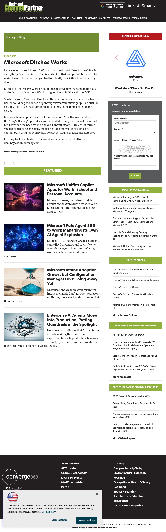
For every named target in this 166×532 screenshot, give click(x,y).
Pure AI (65, 487)
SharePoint (91, 18)
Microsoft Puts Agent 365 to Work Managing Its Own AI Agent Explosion (72, 230)
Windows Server (121, 18)
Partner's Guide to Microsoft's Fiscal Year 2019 (134, 307)
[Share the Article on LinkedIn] (8, 164)
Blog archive (11, 31)
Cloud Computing (28, 18)
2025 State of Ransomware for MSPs (131, 396)
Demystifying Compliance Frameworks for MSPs (134, 405)
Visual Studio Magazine (128, 505)
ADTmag (119, 463)
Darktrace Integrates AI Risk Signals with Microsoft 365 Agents (133, 210)
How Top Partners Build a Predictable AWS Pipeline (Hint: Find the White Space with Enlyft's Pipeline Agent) (135, 345)
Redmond (120, 487)
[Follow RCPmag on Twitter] (134, 6)
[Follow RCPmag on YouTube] (149, 6)
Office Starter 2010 (79, 92)
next (155, 57)
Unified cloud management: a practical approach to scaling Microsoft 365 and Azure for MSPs (133, 428)
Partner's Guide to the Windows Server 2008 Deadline (133, 271)
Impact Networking (135, 72)
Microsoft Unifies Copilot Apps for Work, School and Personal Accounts (72, 189)
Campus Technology (74, 473)
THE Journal (121, 501)
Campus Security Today (128, 468)
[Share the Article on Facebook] (3, 164)
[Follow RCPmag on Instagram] (143, 6)
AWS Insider (69, 468)
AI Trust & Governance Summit (128, 335)
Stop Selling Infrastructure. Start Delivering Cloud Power (135, 358)
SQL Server (104, 18)
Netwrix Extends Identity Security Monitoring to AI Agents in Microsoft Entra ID (135, 236)
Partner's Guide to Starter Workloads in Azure (133, 296)
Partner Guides (135, 260)
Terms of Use (112, 524)
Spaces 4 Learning (125, 491)
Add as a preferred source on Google (114, 6)
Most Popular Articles (135, 190)
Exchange (77, 18)
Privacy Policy (136, 140)
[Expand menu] (160, 7)
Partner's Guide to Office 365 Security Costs (136, 280)
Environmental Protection (130, 473)
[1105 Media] (15, 489)
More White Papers (124, 438)
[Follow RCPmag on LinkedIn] (129, 6)
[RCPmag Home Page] (24, 8)
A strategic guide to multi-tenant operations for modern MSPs (135, 416)
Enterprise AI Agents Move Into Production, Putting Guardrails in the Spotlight (72, 320)
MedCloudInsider (72, 482)
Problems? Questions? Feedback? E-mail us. (94, 528)
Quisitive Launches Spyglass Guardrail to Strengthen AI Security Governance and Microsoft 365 (133, 222)
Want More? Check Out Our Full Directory (135, 90)
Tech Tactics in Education (129, 496)
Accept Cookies (87, 520)
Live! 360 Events (71, 477)
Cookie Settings (59, 520)
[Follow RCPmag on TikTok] (138, 6)
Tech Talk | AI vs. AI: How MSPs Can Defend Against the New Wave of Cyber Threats (135, 368)
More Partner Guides (125, 315)
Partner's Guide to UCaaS (126, 287)
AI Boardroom (70, 463)
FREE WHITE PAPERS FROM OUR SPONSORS (135, 387)
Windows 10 (46, 18)
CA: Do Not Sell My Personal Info (135, 524)
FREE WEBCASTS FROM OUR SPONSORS (135, 326)
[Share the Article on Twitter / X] (13, 164)
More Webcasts (122, 377)
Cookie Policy (49, 512)
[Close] (97, 494)
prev (116, 57)
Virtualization (139, 18)
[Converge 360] (20, 477)
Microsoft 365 (61, 18)
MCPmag (119, 477)
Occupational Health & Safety (132, 482)
